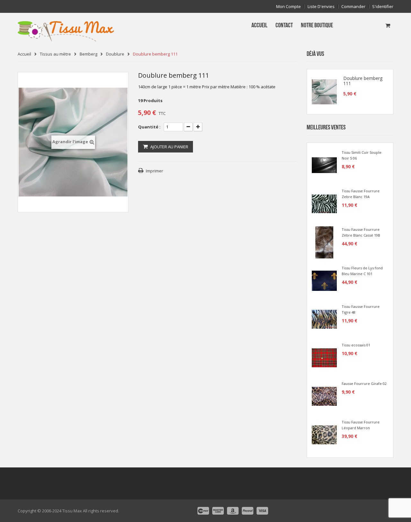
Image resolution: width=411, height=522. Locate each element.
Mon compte (288, 6)
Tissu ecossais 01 (356, 345)
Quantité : (149, 127)
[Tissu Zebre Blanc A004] (324, 203)
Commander (353, 6)
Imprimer (154, 171)
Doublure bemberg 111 (362, 81)
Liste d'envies (321, 6)
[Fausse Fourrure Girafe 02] (324, 396)
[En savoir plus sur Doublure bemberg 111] (324, 92)
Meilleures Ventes (326, 127)
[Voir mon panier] (387, 25)
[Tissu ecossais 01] (324, 357)
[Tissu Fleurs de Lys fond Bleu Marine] (324, 280)
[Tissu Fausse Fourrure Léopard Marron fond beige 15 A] (324, 434)
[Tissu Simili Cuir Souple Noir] (324, 165)
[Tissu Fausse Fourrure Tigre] (324, 319)
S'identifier (382, 6)
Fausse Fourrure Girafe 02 (364, 383)
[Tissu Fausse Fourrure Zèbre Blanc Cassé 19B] (324, 242)
